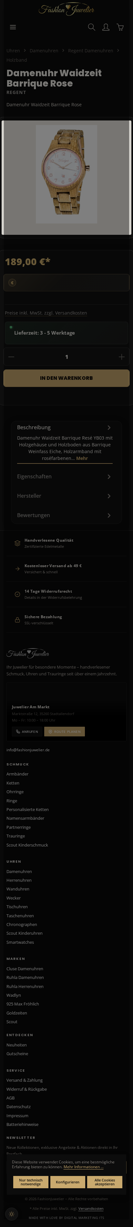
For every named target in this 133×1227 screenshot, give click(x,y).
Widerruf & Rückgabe (26, 1089)
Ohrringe (15, 792)
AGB (10, 1098)
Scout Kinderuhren (24, 933)
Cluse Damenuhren (24, 969)
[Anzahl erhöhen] (121, 357)
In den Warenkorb (66, 378)
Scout (11, 1021)
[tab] (65, 442)
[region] (66, 177)
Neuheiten (16, 1045)
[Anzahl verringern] (11, 357)
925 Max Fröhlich (22, 1004)
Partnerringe (18, 827)
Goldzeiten (16, 1013)
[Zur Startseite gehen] (67, 9)
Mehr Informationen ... (84, 1166)
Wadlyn (13, 995)
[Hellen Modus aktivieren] (11, 1214)
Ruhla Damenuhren (25, 977)
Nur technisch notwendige (31, 1182)
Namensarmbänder (25, 818)
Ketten (12, 783)
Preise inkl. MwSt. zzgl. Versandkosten (46, 313)
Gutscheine (17, 1053)
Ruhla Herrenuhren (25, 986)
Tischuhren (17, 907)
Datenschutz (18, 1106)
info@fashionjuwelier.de (28, 750)
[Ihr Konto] (105, 27)
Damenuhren (19, 871)
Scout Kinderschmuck (27, 845)
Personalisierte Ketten (27, 809)
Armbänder (17, 774)
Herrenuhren (19, 880)
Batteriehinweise (22, 1124)
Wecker (13, 898)
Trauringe (15, 836)
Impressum (17, 1115)
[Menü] (12, 27)
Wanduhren (17, 889)
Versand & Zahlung (24, 1080)
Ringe (11, 801)
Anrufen (30, 731)
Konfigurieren (67, 1182)
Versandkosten (91, 1208)
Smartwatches (20, 942)
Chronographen (21, 924)
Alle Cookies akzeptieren (105, 1182)
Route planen (67, 731)
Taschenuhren (20, 916)
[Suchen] (91, 27)
